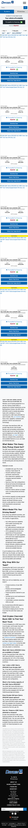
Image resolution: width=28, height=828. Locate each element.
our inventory (17, 416)
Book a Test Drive (14, 77)
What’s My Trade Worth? (14, 80)
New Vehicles (13, 791)
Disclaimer (13, 802)
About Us (13, 782)
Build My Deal (14, 73)
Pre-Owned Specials (13, 795)
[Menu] (24, 3)
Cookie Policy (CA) (13, 805)
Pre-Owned (13, 792)
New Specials (13, 794)
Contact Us (4, 823)
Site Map (4, 825)
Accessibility (12, 823)
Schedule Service (13, 801)
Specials (13, 797)
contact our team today (9, 643)
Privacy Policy (22, 823)
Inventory (13, 789)
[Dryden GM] (7, 2)
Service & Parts (13, 799)
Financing (13, 786)
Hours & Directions (13, 784)
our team (15, 435)
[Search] (25, 7)
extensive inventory (9, 637)
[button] (14, 22)
